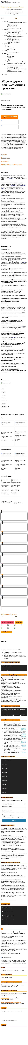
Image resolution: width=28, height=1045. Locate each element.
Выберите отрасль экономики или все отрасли (12, 801)
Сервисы (3, 1042)
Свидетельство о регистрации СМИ (16, 63)
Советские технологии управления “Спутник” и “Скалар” (14, 710)
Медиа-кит (10, 59)
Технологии (7, 35)
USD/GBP (4, 776)
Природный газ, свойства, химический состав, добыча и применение (14, 751)
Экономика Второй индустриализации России (14, 27)
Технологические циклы (8, 666)
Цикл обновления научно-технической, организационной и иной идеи (11, 691)
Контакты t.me (10, 56)
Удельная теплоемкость (8, 920)
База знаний (7, 43)
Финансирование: (7, 810)
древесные (13, 185)
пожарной (24, 262)
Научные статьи (11, 49)
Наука (5, 45)
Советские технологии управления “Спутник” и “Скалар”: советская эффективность (13, 735)
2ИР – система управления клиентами (14, 743)
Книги (8, 46)
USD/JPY (4, 764)
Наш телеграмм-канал (6, 977)
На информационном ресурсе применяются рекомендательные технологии (12, 985)
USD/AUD (4, 768)
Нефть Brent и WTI (7, 760)
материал (14, 337)
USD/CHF (4, 772)
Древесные (23, 185)
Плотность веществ (7, 907)
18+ (5, 64)
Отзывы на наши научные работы (16, 61)
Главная (6, 21)
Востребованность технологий (15, 36)
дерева (2, 188)
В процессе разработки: (8, 815)
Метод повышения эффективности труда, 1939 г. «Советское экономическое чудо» (15, 732)
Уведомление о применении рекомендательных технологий (15, 72)
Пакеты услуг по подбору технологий (17, 33)
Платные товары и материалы (15, 31)
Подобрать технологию (13, 38)
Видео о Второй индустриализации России (12, 970)
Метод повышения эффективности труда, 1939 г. (14, 715)
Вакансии (9, 54)
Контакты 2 (10, 57)
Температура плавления (8, 915)
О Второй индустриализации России (17, 22)
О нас (5, 53)
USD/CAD (4, 780)
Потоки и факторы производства (9, 686)
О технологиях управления (14, 52)
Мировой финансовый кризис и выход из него (13, 678)
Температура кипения (7, 911)
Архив (5, 74)
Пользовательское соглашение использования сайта (15, 66)
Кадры (5, 50)
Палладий (4, 788)
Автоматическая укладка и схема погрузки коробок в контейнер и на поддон (15, 739)
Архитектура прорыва (7, 670)
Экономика (4, 1028)
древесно (11, 178)
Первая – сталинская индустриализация (12, 24)
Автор (8, 100)
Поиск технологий (7, 806)
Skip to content (4, 1)
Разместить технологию (13, 42)
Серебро (4, 784)
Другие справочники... (7, 924)
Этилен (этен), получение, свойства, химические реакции (12, 746)
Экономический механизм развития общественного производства (10, 694)
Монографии (10, 47)
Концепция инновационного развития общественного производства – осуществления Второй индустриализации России (13, 700)
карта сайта (4, 641)
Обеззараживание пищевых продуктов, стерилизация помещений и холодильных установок (15, 657)
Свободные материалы (13, 32)
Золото (4, 792)
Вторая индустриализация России (12, 7)
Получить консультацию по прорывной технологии (14, 40)
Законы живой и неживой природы (10, 682)
